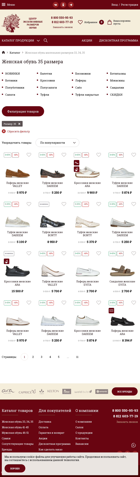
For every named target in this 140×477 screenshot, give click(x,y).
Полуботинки (14, 87)
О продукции (84, 432)
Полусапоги (48, 87)
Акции (87, 40)
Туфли (44, 94)
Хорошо (15, 468)
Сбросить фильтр (18, 131)
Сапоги (10, 94)
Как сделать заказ (50, 449)
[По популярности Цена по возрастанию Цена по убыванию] (57, 142)
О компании (83, 421)
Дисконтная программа (118, 40)
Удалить (19, 123)
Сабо (78, 87)
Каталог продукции (18, 40)
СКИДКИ (116, 94)
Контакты (82, 438)
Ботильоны (118, 73)
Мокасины (117, 80)
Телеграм (71, 5)
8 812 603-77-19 (62, 22)
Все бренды (124, 391)
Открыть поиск (46, 40)
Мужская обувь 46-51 (15, 432)
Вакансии (82, 444)
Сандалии (117, 87)
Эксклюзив (3, 52)
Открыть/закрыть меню (133, 445)
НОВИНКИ (12, 73)
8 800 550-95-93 (62, 17)
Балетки (46, 73)
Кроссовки (47, 80)
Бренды (7, 449)
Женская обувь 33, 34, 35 (17, 421)
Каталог (15, 52)
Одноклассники (63, 5)
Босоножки (83, 73)
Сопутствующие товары (18, 444)
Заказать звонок (63, 27)
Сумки (6, 438)
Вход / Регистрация (125, 4)
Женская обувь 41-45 (15, 427)
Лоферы (80, 80)
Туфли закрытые (87, 94)
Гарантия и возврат (51, 432)
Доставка (45, 421)
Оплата (43, 427)
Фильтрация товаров (23, 111)
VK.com (56, 5)
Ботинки (11, 80)
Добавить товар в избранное (29, 155)
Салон (79, 427)
